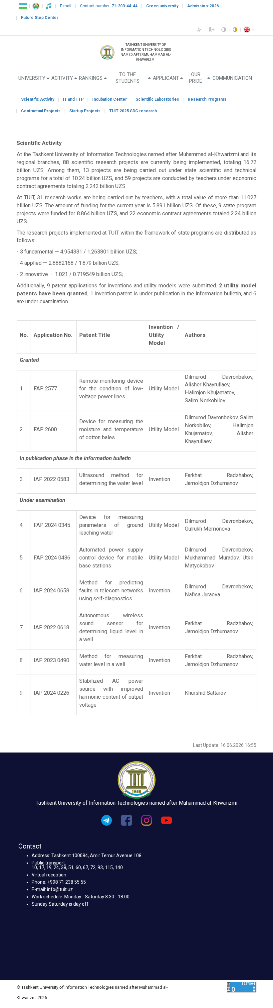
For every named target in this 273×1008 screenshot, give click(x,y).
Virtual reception (49, 874)
